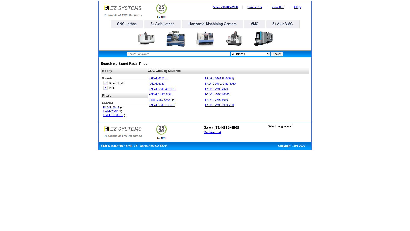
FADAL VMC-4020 (216, 89)
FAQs (297, 7)
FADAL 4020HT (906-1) (219, 78)
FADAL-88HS (111, 107)
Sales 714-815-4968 (225, 7)
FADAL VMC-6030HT (162, 105)
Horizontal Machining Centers (213, 24)
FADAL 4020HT (158, 78)
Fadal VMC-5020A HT (162, 99)
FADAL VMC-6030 (216, 99)
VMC (254, 24)
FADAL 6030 (156, 83)
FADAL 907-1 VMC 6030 (220, 83)
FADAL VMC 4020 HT (162, 89)
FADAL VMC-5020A (217, 94)
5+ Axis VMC (282, 24)
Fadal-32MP (110, 111)
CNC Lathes (127, 24)
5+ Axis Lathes (162, 24)
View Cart (278, 7)
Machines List (212, 132)
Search (277, 54)
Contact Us (254, 7)
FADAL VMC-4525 (160, 94)
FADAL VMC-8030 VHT (219, 105)
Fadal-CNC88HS (113, 115)
